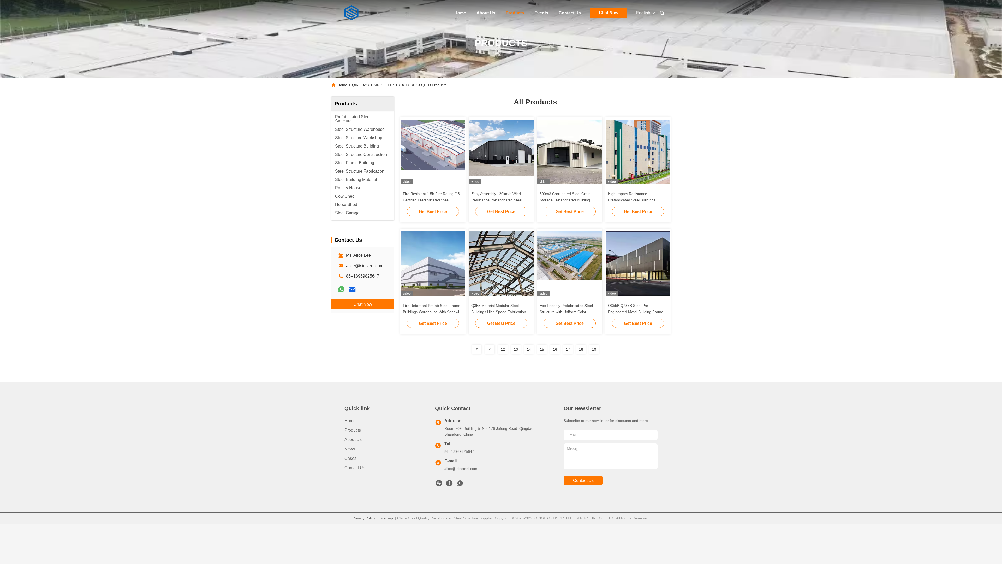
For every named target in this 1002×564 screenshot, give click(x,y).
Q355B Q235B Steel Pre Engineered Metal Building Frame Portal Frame (635, 311)
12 (503, 349)
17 (568, 349)
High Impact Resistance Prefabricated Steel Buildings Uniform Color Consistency (631, 200)
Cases (350, 458)
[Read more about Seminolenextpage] (476, 349)
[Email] (352, 289)
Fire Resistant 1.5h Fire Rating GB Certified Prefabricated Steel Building (431, 200)
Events (541, 13)
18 (581, 349)
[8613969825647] (460, 485)
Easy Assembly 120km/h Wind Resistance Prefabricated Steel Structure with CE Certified (496, 200)
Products (515, 13)
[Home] (351, 13)
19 (594, 349)
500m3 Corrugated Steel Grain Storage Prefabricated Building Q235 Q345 (565, 200)
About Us (485, 13)
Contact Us (570, 13)
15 (542, 349)
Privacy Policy (364, 518)
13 (516, 349)
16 (555, 349)
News (349, 449)
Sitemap (386, 518)
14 (529, 349)
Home (460, 13)
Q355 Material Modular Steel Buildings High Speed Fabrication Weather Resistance (498, 311)
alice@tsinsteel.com (364, 265)
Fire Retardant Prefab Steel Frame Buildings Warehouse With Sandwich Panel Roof (433, 311)
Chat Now (608, 12)
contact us (583, 480)
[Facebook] (449, 485)
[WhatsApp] (341, 289)
